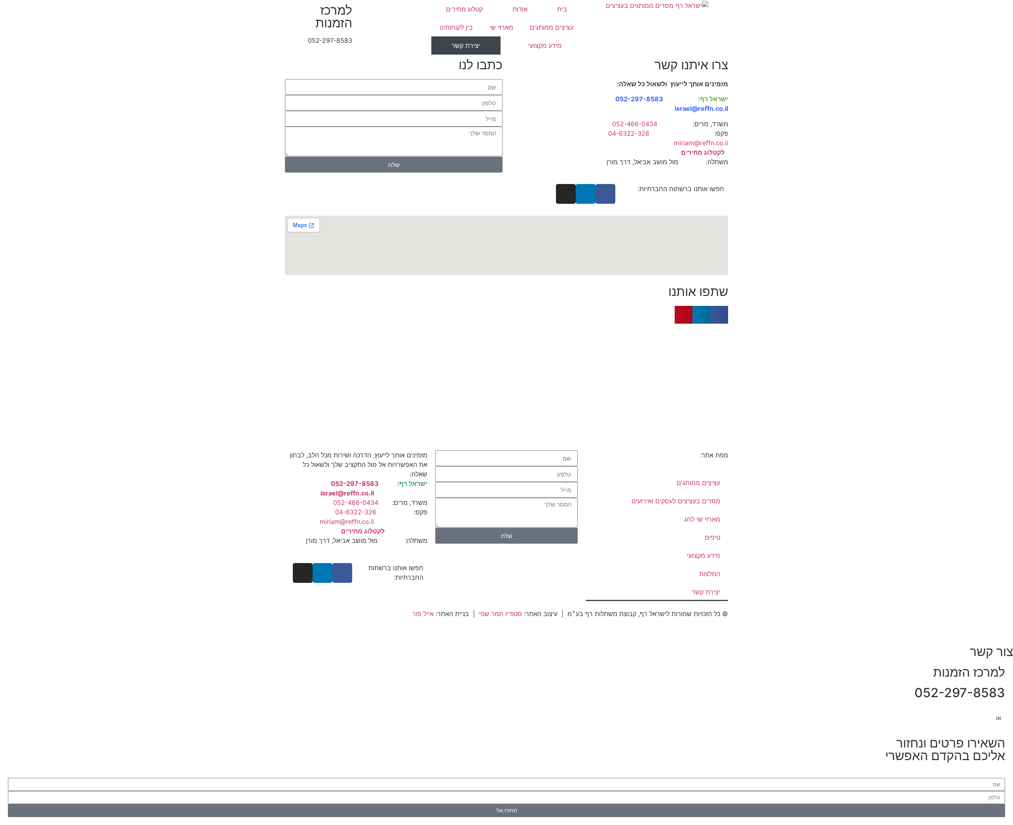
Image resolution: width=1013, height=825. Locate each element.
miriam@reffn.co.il (697, 143)
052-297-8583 (330, 40)
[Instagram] (566, 194)
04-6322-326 (628, 133)
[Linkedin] (586, 194)
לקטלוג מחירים (703, 152)
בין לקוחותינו (456, 27)
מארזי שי (501, 27)
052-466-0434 (634, 124)
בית (562, 9)
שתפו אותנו (698, 291)
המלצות (709, 574)
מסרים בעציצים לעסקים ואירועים (676, 501)
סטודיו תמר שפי (500, 614)
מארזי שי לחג (702, 519)
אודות (519, 9)
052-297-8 (633, 99)
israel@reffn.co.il (701, 108)
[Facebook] (605, 194)
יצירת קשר (465, 45)
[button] (719, 315)
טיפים (712, 537)
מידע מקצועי (545, 45)
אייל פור (423, 614)
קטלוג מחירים (464, 9)
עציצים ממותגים (551, 27)
